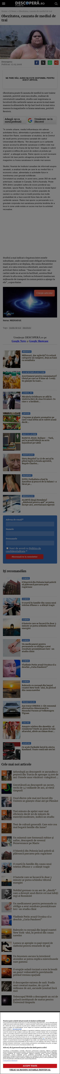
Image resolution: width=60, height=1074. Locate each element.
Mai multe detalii (17, 1029)
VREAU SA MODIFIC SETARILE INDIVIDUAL (30, 1070)
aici (44, 1038)
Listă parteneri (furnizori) (10, 1060)
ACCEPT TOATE (30, 1066)
